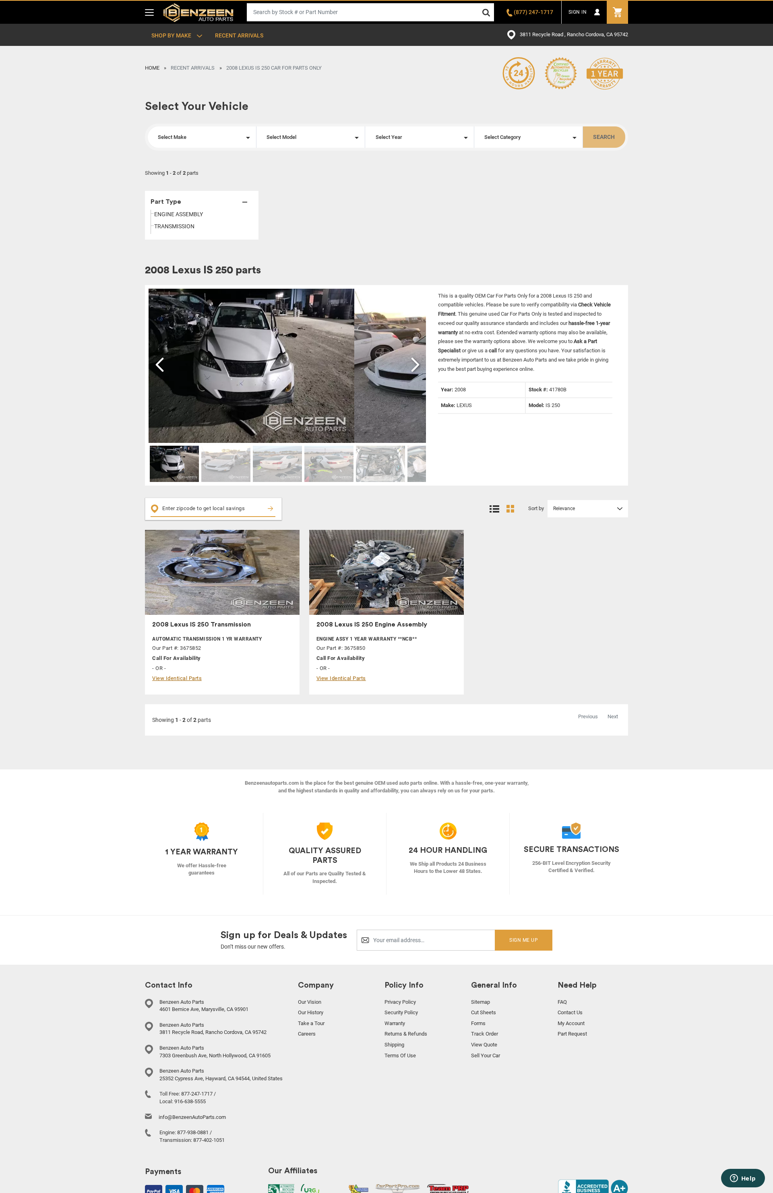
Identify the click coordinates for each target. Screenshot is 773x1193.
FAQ (562, 1002)
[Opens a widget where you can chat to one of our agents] (743, 1179)
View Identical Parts (177, 678)
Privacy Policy (400, 1002)
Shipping (394, 1045)
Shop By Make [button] (171, 35)
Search (604, 137)
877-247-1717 (197, 1094)
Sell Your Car (485, 1055)
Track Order (484, 1034)
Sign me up (523, 940)
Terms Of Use (400, 1055)
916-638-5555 (190, 1101)
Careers (307, 1034)
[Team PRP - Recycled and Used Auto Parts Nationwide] (448, 1189)
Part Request (572, 1034)
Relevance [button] (564, 508)
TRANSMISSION (174, 226)
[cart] (617, 12)
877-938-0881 (193, 1132)
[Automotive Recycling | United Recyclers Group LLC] (321, 1190)
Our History (310, 1012)
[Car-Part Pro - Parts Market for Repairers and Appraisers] (397, 1190)
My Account (571, 1023)
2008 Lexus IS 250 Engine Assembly (371, 624)
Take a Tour (311, 1023)
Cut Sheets (483, 1012)
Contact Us (570, 1012)
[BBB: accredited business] (593, 1188)
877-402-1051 (209, 1140)
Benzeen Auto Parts (198, 12)
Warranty (394, 1023)
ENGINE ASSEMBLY (178, 214)
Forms (478, 1023)
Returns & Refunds (405, 1034)
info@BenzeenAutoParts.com (192, 1117)
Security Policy (401, 1012)
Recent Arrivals (239, 35)
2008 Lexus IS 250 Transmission (201, 624)
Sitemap (480, 1002)
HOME (152, 68)
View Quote (484, 1045)
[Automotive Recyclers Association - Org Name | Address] (281, 1190)
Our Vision (309, 1002)
